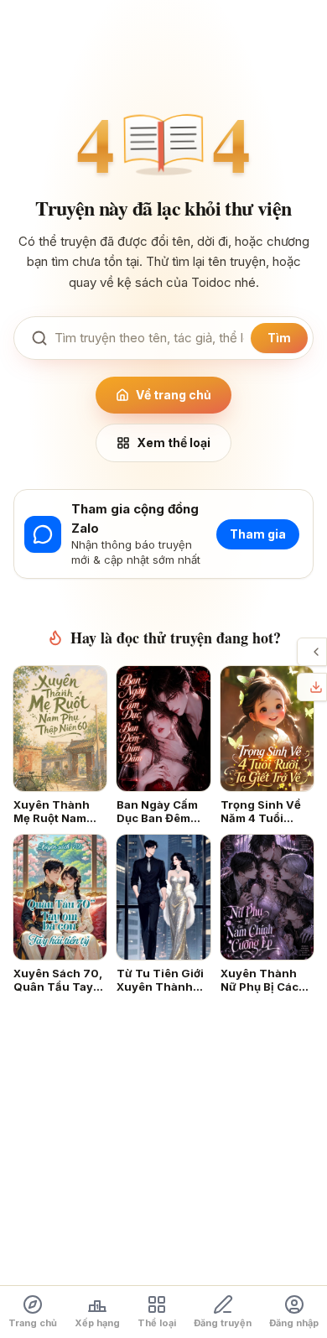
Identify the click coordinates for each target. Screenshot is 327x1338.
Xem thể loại (173, 442)
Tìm (279, 338)
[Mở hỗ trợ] (316, 651)
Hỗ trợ (302, 651)
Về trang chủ (173, 395)
